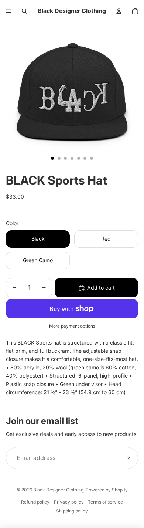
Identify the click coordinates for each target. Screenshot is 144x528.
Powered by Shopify (107, 490)
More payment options (72, 326)
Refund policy (35, 502)
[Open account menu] (119, 11)
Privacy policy (69, 502)
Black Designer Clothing (58, 490)
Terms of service (105, 502)
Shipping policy (72, 511)
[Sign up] (127, 458)
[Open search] (24, 11)
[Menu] (8, 11)
